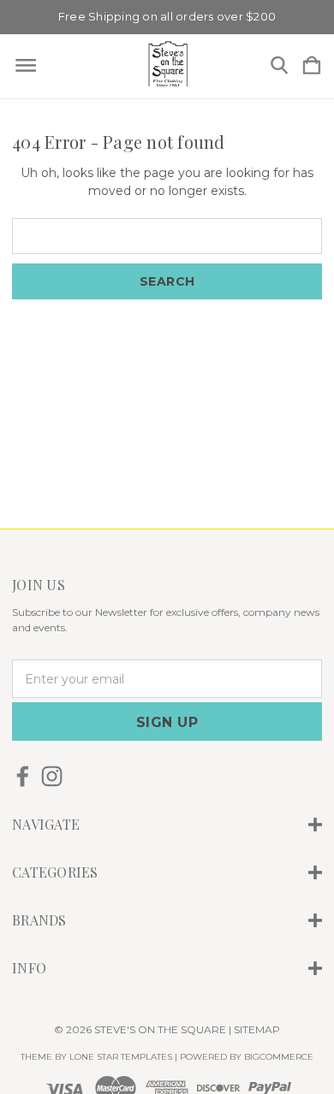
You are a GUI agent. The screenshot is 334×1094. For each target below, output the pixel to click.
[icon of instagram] (52, 776)
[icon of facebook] (22, 776)
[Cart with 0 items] (311, 66)
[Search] (279, 66)
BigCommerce (278, 1056)
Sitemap (257, 1029)
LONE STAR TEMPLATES (120, 1056)
